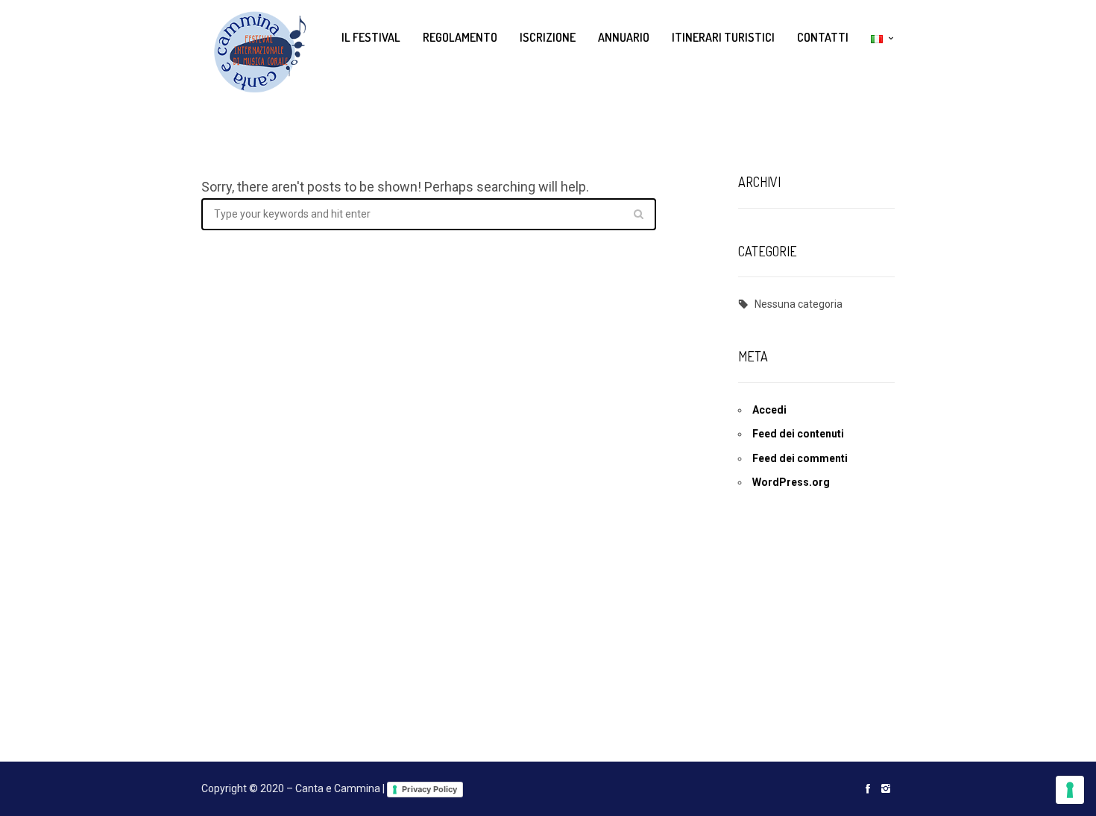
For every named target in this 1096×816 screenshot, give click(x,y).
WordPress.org (791, 482)
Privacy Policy (429, 789)
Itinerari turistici (723, 37)
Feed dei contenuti (798, 434)
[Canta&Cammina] (253, 52)
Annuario (623, 37)
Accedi (769, 410)
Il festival (370, 37)
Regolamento (460, 37)
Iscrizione (548, 37)
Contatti (822, 37)
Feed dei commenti (800, 458)
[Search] (638, 214)
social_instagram (886, 788)
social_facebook (868, 788)
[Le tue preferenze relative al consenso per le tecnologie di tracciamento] (1070, 790)
